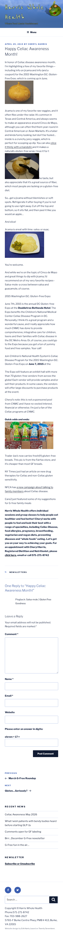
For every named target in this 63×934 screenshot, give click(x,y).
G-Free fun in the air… (17, 845)
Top (59, 929)
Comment (11, 634)
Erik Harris (25, 928)
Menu (33, 32)
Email (9, 695)
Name (9, 679)
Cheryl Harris (37, 44)
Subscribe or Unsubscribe (20, 863)
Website (10, 712)
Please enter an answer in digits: (24, 729)
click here (10, 555)
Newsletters (18, 572)
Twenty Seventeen (47, 928)
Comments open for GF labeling (23, 831)
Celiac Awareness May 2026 (21, 814)
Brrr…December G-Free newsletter (25, 838)
